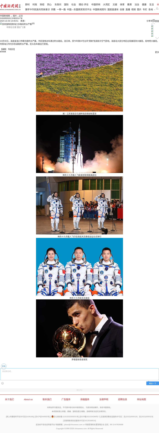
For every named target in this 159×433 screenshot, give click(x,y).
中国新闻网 (5, 16)
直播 (128, 9)
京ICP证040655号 (42, 417)
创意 (122, 9)
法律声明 (103, 399)
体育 (122, 4)
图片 (139, 9)
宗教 (53, 9)
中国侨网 (95, 4)
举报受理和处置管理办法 (94, 425)
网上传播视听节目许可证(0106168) (20, 417)
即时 (27, 4)
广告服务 (65, 399)
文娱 (115, 4)
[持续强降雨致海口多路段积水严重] (152, 26)
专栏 (145, 9)
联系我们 (47, 399)
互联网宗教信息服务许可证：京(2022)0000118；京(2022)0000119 (127, 417)
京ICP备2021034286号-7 (89, 417)
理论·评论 (83, 4)
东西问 (58, 4)
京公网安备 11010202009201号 (66, 417)
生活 (151, 4)
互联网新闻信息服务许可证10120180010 (79, 421)
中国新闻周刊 (99, 9)
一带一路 (61, 9)
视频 (133, 9)
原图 (157, 21)
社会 (73, 4)
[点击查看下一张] (16, 24)
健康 (144, 4)
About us (28, 399)
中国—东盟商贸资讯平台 (79, 9)
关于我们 (9, 399)
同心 (49, 4)
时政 (35, 4)
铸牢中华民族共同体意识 (37, 9)
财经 (42, 4)
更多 (157, 52)
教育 (129, 4)
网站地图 (141, 399)
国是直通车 (113, 9)
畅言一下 (152, 383)
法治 (137, 4)
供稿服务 (84, 399)
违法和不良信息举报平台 (45, 425)
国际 (66, 4)
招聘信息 (122, 399)
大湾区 (106, 4)
